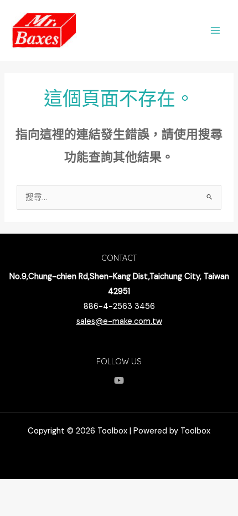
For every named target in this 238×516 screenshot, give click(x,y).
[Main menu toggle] (215, 30)
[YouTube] (119, 380)
